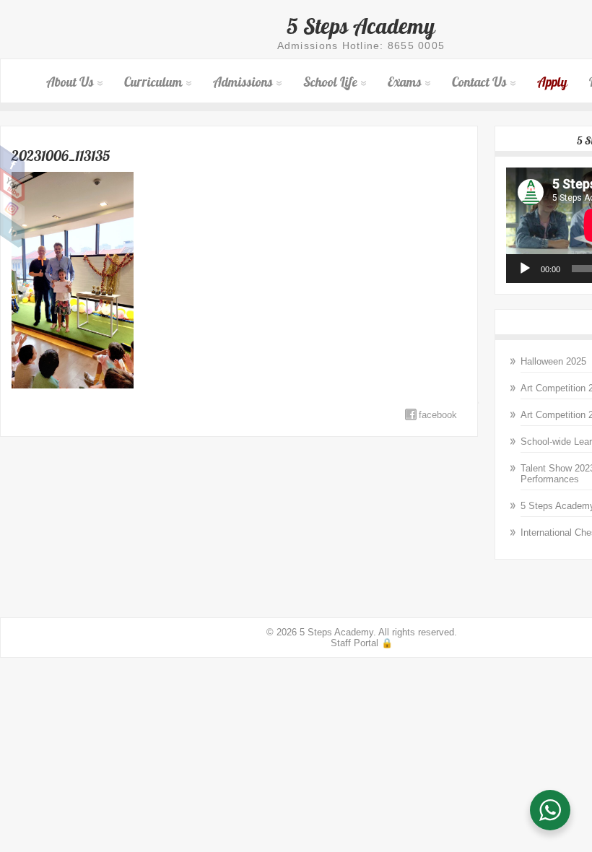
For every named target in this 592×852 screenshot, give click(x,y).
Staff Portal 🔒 (362, 643)
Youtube (12, 186)
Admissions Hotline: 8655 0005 (361, 45)
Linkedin (12, 230)
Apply (552, 82)
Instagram (12, 208)
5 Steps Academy (361, 26)
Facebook (12, 163)
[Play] (525, 268)
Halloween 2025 (553, 361)
